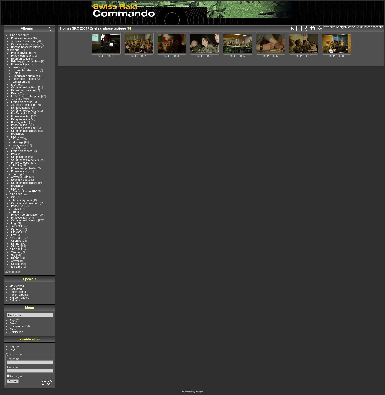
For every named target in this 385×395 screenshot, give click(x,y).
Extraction (19, 81)
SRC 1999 (16, 237)
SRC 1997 (16, 249)
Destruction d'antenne (26, 70)
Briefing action (20, 122)
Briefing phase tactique (26, 61)
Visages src (20, 145)
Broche (15, 84)
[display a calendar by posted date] (312, 28)
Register (15, 346)
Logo (14, 223)
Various (15, 252)
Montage (18, 142)
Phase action (19, 125)
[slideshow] (306, 28)
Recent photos (18, 291)
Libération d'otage (24, 78)
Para (14, 153)
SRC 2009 (16, 35)
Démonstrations (20, 107)
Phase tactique (20, 64)
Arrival (15, 260)
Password (13, 367)
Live (13, 234)
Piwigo (199, 391)
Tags (12, 320)
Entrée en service (21, 38)
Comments (16, 326)
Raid (15, 73)
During (15, 243)
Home (64, 28)
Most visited (17, 286)
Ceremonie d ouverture (25, 203)
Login (13, 349)
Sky (13, 255)
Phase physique (21, 52)
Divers (15, 93)
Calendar (15, 300)
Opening (16, 229)
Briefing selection (21, 113)
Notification (16, 332)
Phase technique (21, 55)
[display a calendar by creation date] (319, 28)
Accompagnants (22, 200)
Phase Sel (17, 206)
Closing (15, 232)
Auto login (16, 376)
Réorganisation (20, 58)
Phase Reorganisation (24, 214)
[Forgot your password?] (49, 382)
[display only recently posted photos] (51, 28)
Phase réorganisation (24, 168)
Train (16, 211)
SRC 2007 (16, 99)
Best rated (16, 288)
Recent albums (19, 294)
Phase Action (19, 217)
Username (13, 358)
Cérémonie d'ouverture (25, 44)
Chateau (18, 139)
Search (14, 323)
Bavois (17, 208)
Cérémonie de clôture (24, 87)
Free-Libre (16, 266)
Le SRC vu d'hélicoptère (26, 96)
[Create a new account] (43, 382)
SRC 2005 (16, 148)
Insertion (18, 67)
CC (13, 197)
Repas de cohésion (23, 90)
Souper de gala (20, 179)
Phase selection (21, 116)
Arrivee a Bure (20, 177)
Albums (27, 28)
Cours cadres (19, 156)
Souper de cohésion (23, 127)
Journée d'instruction (23, 41)
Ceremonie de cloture (24, 220)
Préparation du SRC (25, 191)
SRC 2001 (16, 226)
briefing (17, 174)
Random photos (19, 297)
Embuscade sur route (26, 75)
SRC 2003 (16, 194)
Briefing (17, 165)
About (13, 329)
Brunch (15, 133)
